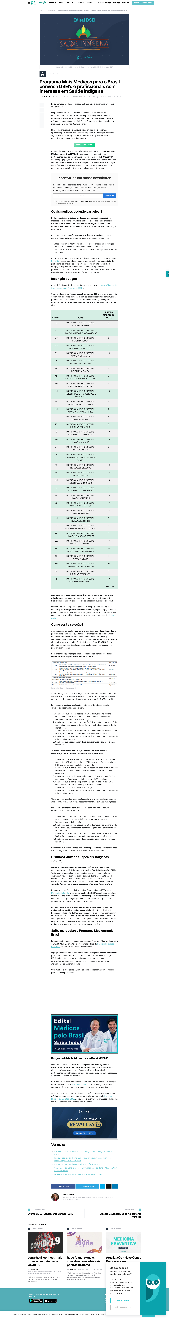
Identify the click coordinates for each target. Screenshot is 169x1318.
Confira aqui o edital (84, 145)
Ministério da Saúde (60, 893)
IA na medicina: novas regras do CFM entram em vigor (78, 1174)
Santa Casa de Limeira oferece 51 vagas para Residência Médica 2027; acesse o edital (85, 1169)
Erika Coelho (46, 97)
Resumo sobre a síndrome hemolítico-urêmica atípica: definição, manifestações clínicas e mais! (82, 1159)
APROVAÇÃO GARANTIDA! (143, 3)
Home (41, 10)
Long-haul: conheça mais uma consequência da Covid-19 (45, 1261)
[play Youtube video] (84, 1034)
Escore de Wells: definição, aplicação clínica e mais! (77, 1164)
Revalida (55, 261)
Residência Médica (80, 1084)
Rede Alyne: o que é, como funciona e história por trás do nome (83, 1261)
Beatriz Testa (35, 1269)
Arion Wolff (73, 1269)
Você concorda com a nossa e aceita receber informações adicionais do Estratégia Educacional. (86, 202)
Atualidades (51, 10)
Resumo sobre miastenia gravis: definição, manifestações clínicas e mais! (84, 1152)
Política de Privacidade (82, 201)
